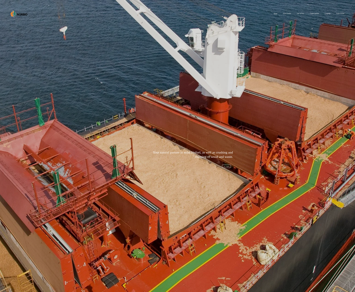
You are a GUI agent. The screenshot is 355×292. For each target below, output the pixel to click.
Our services (300, 13)
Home (275, 13)
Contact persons (314, 13)
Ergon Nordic (340, 13)
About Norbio (287, 13)
